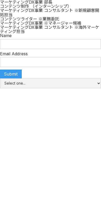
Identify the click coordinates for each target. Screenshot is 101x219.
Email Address (14, 54)
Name (6, 35)
